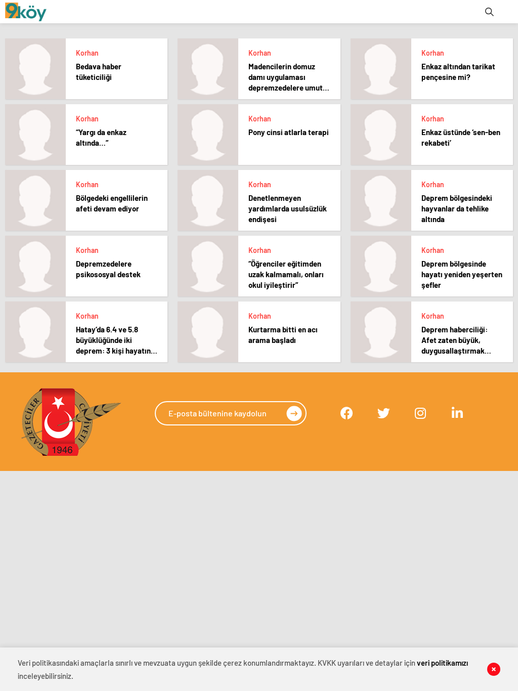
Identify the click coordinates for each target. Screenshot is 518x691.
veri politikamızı (442, 662)
